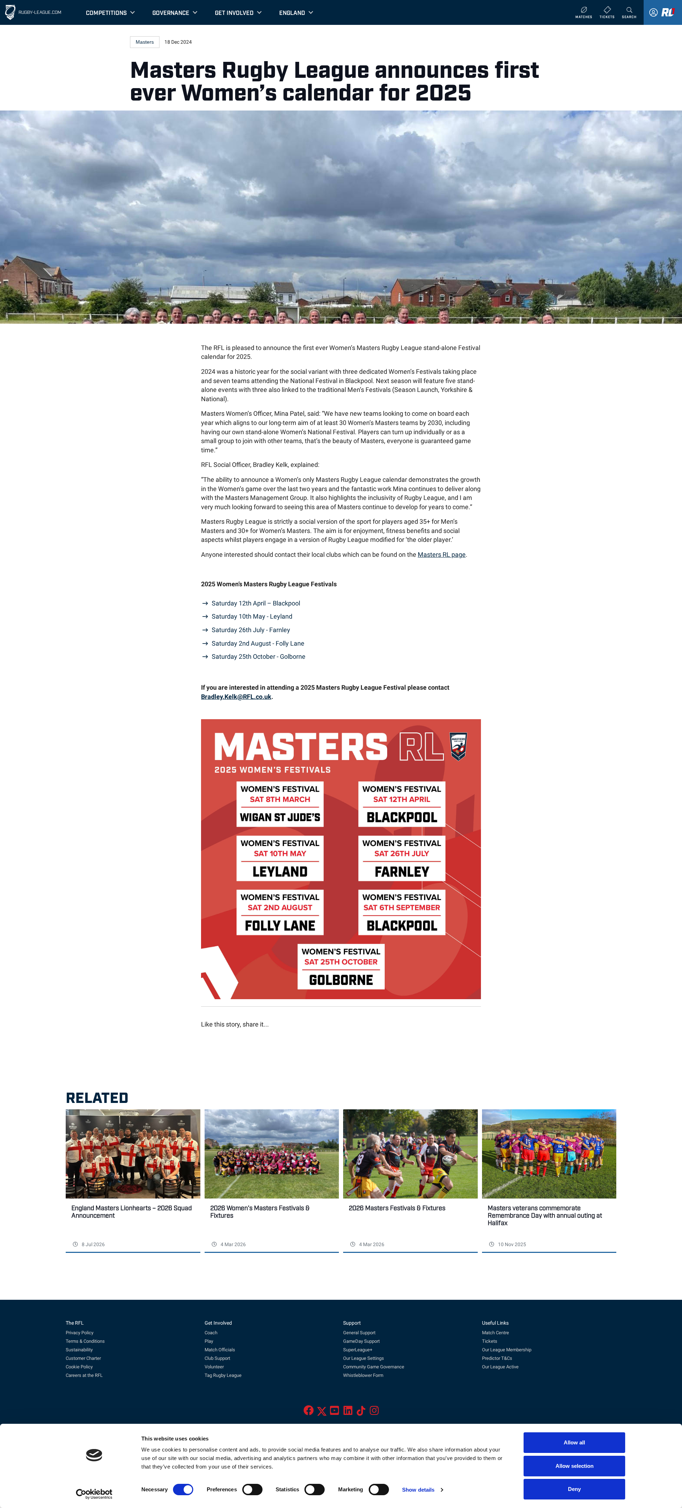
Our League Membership (506, 1349)
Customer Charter (83, 1358)
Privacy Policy (79, 1332)
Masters (145, 42)
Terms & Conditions (85, 1341)
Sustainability (79, 1349)
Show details (418, 1490)
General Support (359, 1332)
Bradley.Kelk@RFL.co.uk (236, 696)
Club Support (217, 1358)
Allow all (574, 1442)
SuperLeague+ (357, 1349)
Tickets (489, 1341)
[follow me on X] (321, 1412)
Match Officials (220, 1349)
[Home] (10, 12)
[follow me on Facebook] (308, 1412)
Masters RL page (442, 554)
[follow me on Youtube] (334, 1412)
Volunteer (214, 1366)
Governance (170, 12)
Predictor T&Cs (497, 1358)
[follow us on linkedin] (348, 1412)
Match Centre (495, 1332)
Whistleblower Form (363, 1375)
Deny (574, 1489)
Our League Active (500, 1366)
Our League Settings (363, 1358)
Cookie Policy (79, 1366)
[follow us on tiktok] (361, 1412)
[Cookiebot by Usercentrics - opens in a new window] (94, 1494)
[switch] (252, 1489)
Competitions (106, 12)
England (292, 12)
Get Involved (234, 12)
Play (209, 1341)
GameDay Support (361, 1341)
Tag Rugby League (223, 1375)
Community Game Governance (373, 1366)
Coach (211, 1332)
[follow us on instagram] (374, 1412)
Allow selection (575, 1466)
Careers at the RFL (84, 1375)
